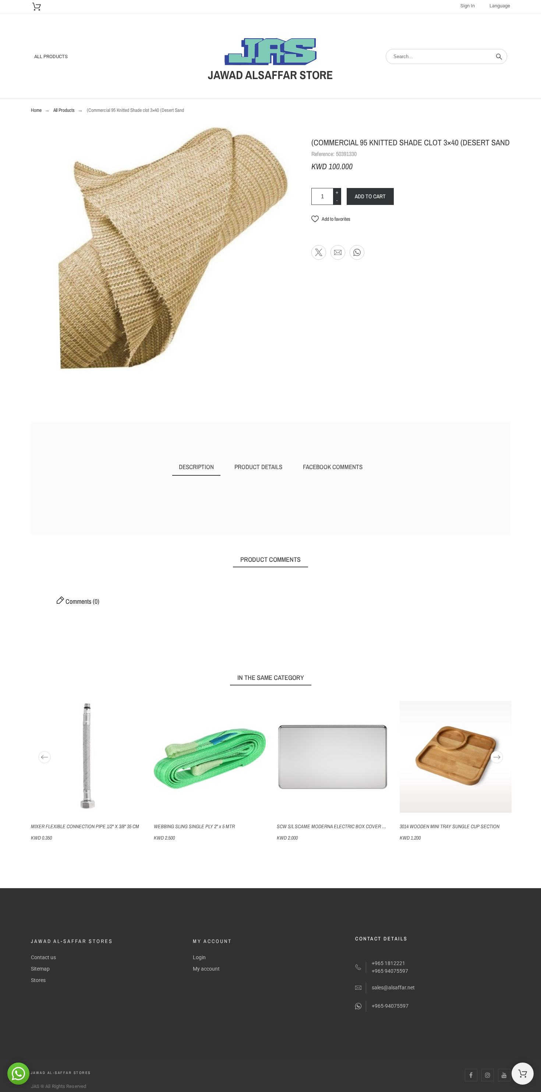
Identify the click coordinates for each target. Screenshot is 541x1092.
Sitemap (40, 969)
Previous (44, 757)
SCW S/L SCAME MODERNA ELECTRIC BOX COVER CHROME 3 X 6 (344, 826)
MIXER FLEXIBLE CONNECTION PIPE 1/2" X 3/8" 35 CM (85, 826)
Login (199, 957)
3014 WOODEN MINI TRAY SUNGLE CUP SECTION (449, 826)
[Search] (499, 57)
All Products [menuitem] (51, 56)
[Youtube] (504, 1075)
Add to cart (370, 196)
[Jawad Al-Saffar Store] (270, 52)
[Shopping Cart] (523, 1074)
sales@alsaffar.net (393, 987)
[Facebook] (471, 1075)
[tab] (196, 467)
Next (497, 757)
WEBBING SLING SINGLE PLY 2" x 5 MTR (194, 826)
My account (206, 969)
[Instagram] (487, 1075)
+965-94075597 (390, 1006)
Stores (38, 980)
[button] (330, 219)
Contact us (43, 957)
